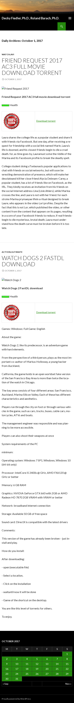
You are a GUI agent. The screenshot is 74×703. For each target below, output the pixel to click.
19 (37, 668)
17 (16, 668)
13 (47, 663)
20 (47, 668)
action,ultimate (12, 252)
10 (16, 663)
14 (57, 663)
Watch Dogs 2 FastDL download (33, 260)
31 (16, 678)
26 (37, 673)
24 (16, 673)
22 (67, 668)
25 (27, 673)
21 (57, 668)
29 (67, 673)
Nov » (68, 683)
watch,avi (8, 54)
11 (27, 663)
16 (7, 668)
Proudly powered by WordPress (16, 699)
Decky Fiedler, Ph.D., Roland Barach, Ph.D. (30, 18)
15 (67, 663)
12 (37, 663)
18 (27, 668)
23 (7, 673)
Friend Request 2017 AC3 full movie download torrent (32, 66)
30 (7, 678)
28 (57, 673)
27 (47, 673)
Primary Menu (70, 18)
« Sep (5, 683)
